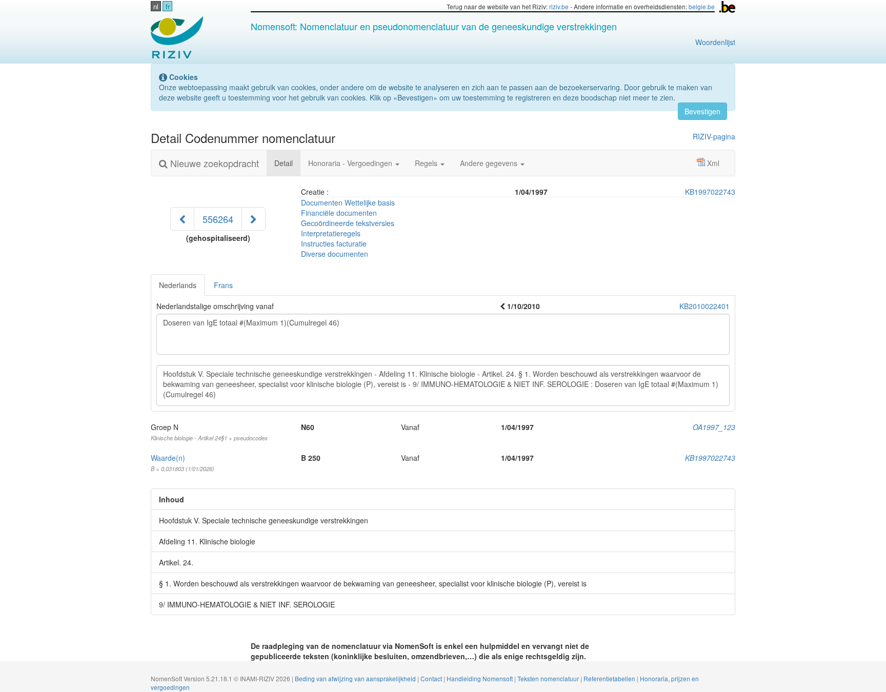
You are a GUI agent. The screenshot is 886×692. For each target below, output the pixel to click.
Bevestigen (702, 111)
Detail (287, 162)
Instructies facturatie (334, 243)
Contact (432, 678)
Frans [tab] (223, 285)
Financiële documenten (339, 213)
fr (168, 6)
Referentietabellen (610, 678)
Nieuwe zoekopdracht (213, 163)
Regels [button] (427, 163)
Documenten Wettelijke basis (348, 202)
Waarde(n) (168, 458)
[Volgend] (253, 219)
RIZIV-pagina (714, 136)
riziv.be (559, 6)
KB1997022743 (710, 192)
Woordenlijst (715, 42)
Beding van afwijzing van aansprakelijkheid (356, 678)
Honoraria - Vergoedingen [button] (351, 163)
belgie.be (702, 6)
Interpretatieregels (330, 233)
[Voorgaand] (182, 219)
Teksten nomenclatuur (548, 678)
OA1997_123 (714, 427)
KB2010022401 (704, 306)
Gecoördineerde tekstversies (347, 223)
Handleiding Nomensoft (480, 678)
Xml (713, 163)
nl (155, 6)
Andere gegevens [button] (489, 163)
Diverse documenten (334, 254)
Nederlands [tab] (177, 285)
